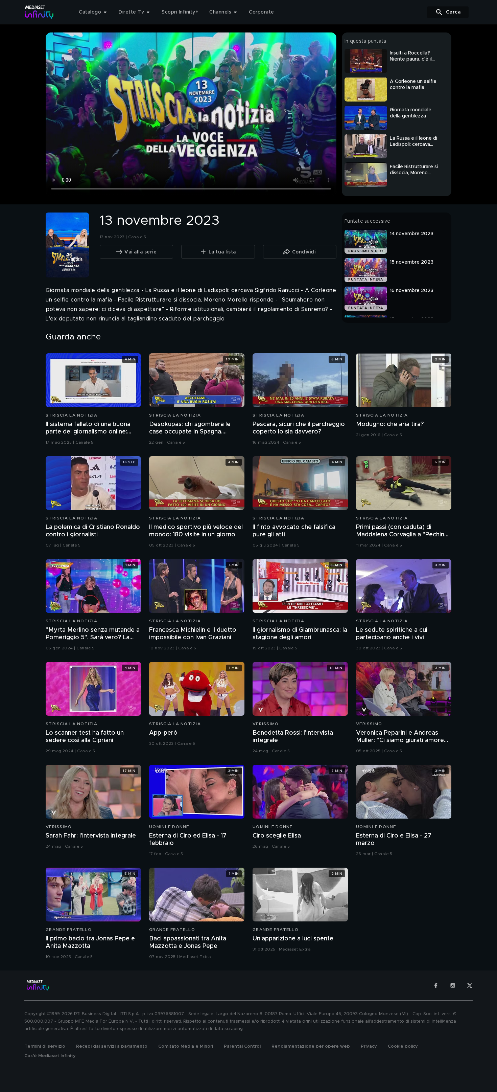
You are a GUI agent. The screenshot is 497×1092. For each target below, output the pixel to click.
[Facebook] (436, 985)
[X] (470, 985)
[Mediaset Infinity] (39, 12)
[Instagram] (453, 985)
